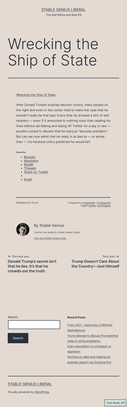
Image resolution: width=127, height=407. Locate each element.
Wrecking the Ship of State (36, 95)
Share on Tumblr (36, 172)
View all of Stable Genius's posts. (50, 238)
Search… (14, 317)
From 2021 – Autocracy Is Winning (89, 325)
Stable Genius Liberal (63, 9)
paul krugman (104, 205)
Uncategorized (103, 202)
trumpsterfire (89, 202)
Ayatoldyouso (76, 330)
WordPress (42, 392)
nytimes (92, 205)
